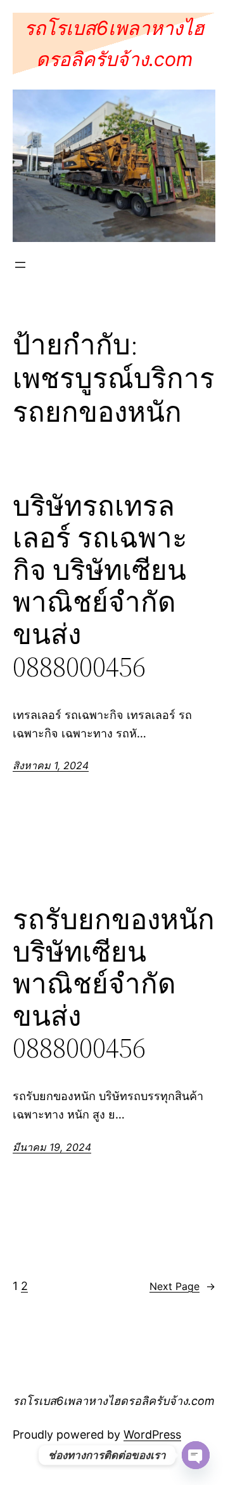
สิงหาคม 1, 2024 (51, 765)
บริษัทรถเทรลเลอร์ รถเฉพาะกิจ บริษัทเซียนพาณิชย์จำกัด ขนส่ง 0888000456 (100, 586)
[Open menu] (20, 264)
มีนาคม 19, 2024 (52, 1147)
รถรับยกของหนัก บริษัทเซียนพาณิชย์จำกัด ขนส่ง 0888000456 (114, 984)
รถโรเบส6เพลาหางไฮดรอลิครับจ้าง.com (114, 1401)
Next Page (182, 1286)
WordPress (152, 1434)
